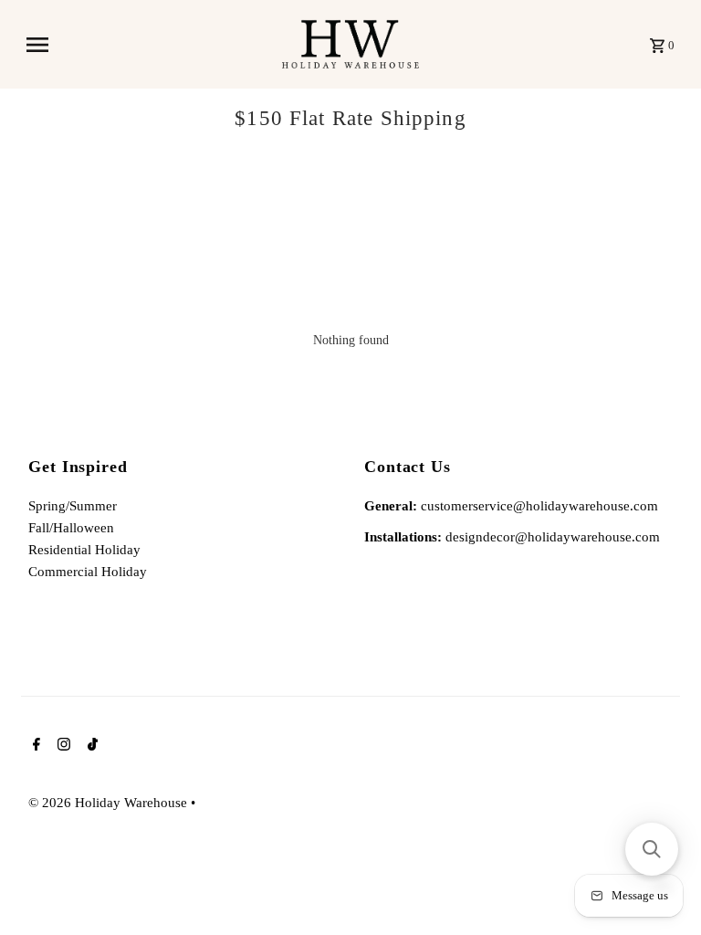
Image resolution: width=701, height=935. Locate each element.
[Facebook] (34, 746)
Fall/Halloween (71, 527)
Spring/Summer (72, 506)
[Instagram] (61, 746)
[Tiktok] (90, 746)
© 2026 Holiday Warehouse (109, 802)
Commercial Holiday (87, 571)
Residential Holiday (84, 549)
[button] (651, 849)
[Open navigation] (147, 45)
